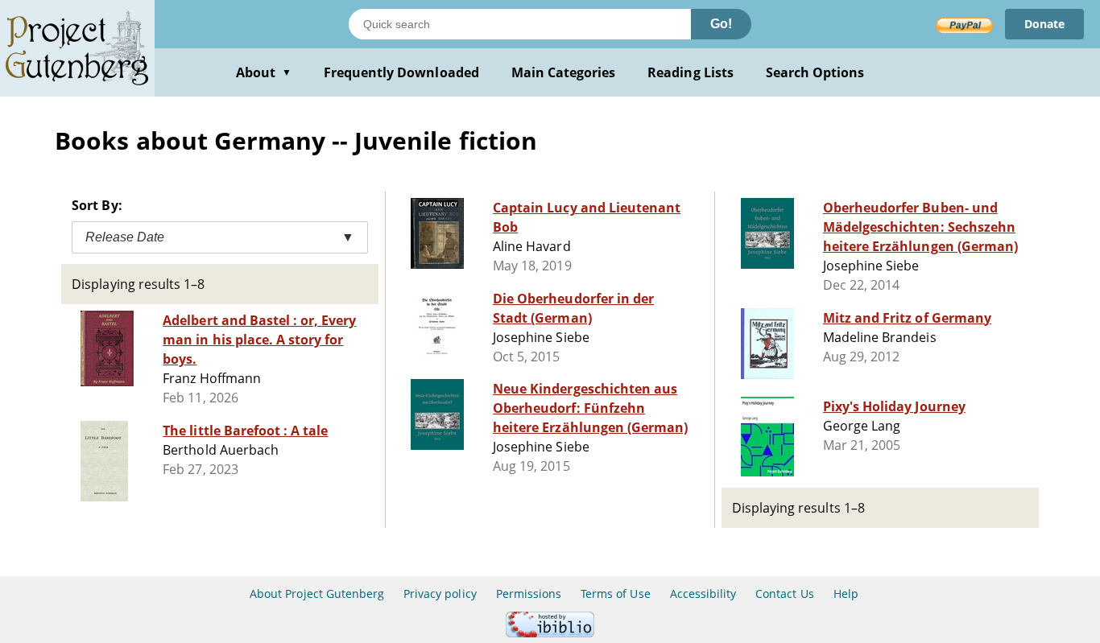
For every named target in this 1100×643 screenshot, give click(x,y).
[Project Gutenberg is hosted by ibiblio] (550, 633)
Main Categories (563, 72)
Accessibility (703, 593)
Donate (1044, 23)
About (264, 72)
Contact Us (784, 593)
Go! (721, 24)
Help (845, 593)
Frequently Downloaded (401, 72)
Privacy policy (440, 593)
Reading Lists (690, 72)
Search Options (815, 72)
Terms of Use (615, 593)
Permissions (528, 593)
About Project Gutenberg (317, 593)
